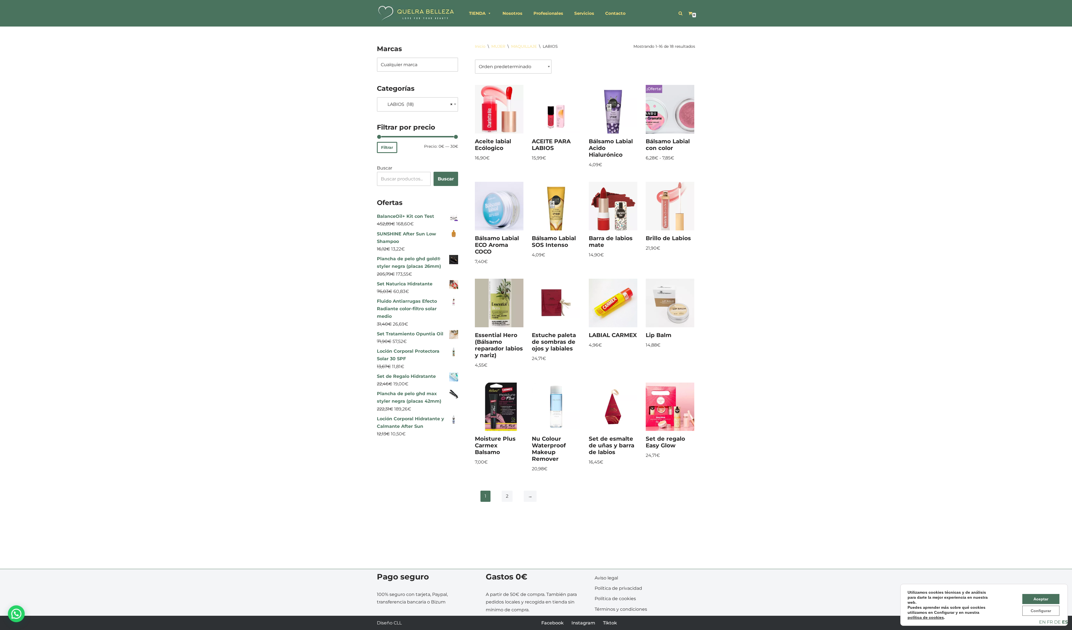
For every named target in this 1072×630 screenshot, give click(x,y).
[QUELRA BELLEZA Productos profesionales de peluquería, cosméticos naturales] (416, 13)
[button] (16, 613)
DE (1057, 622)
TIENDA (477, 13)
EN (1042, 622)
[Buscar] (680, 13)
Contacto (615, 13)
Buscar (384, 168)
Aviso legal (606, 578)
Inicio (480, 46)
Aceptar (1040, 599)
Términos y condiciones (621, 609)
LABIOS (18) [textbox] (417, 104)
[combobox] (417, 104)
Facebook (552, 623)
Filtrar (387, 147)
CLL (398, 623)
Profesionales (548, 13)
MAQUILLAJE (524, 46)
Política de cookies (615, 598)
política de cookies (926, 617)
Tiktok (610, 623)
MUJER (498, 46)
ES (1065, 622)
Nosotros (512, 13)
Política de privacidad (618, 588)
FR (1050, 622)
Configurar (1041, 610)
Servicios (584, 13)
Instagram (583, 623)
